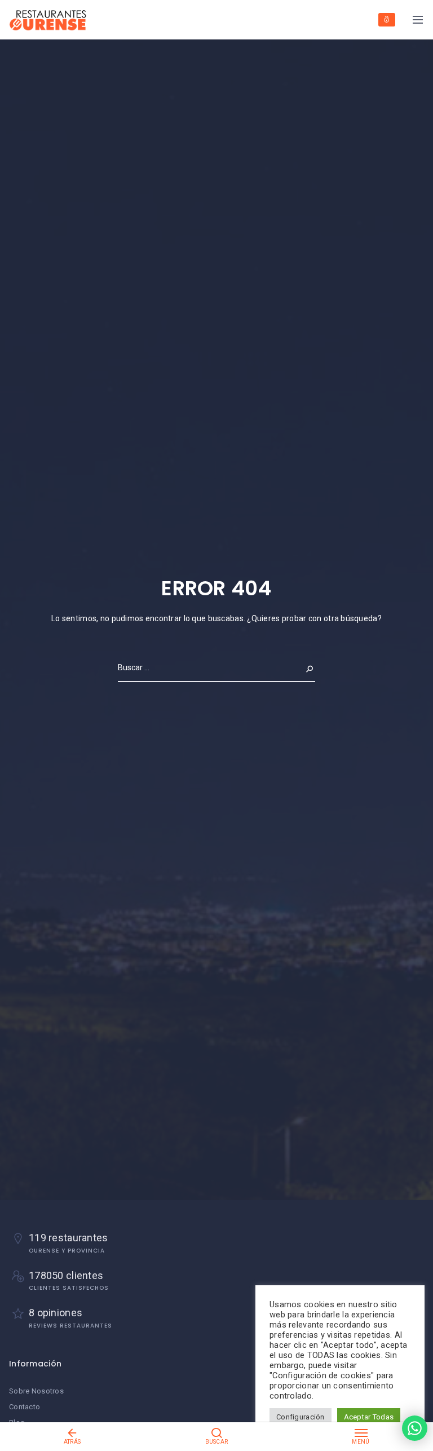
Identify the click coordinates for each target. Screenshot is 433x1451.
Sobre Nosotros (36, 1391)
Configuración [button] (300, 1417)
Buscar (300, 667)
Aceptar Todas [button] (369, 1417)
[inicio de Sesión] (386, 19)
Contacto (24, 1407)
